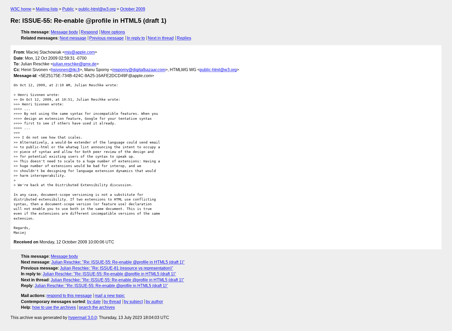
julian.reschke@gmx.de (75, 64)
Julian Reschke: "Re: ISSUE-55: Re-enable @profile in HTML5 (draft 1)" (118, 262)
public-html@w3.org (97, 9)
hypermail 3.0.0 (82, 317)
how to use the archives (54, 307)
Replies (184, 38)
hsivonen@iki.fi (65, 69)
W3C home (20, 9)
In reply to (136, 38)
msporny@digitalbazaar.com (138, 69)
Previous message (106, 38)
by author (154, 301)
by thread (112, 301)
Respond (89, 32)
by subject (133, 301)
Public (68, 9)
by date (94, 301)
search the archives (97, 307)
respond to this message (69, 295)
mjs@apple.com (80, 52)
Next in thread (161, 38)
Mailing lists (47, 9)
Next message (73, 38)
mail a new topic (110, 295)
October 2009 (132, 9)
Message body (64, 32)
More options (113, 32)
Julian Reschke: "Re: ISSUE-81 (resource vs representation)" (116, 268)
